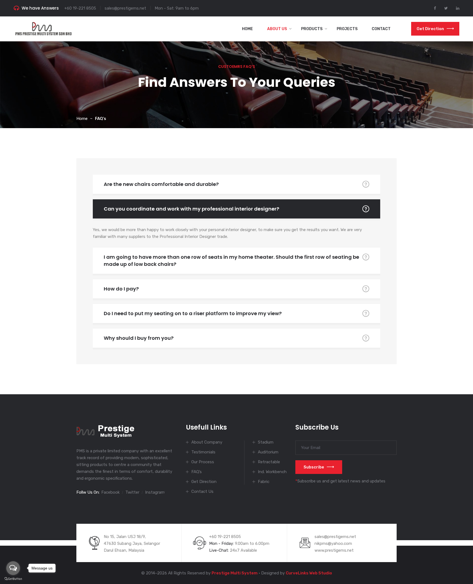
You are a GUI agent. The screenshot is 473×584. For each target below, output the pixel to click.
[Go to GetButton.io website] (13, 578)
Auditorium (268, 452)
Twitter (132, 492)
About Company (206, 442)
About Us (277, 29)
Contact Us (202, 491)
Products (311, 29)
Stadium (265, 442)
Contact (381, 29)
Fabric (263, 481)
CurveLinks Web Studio (309, 573)
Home (247, 29)
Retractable (269, 461)
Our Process (202, 461)
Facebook (110, 492)
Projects (347, 29)
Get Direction (430, 28)
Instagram (155, 492)
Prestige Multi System (235, 573)
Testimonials (203, 452)
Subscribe (314, 467)
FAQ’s (196, 471)
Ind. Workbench (272, 471)
